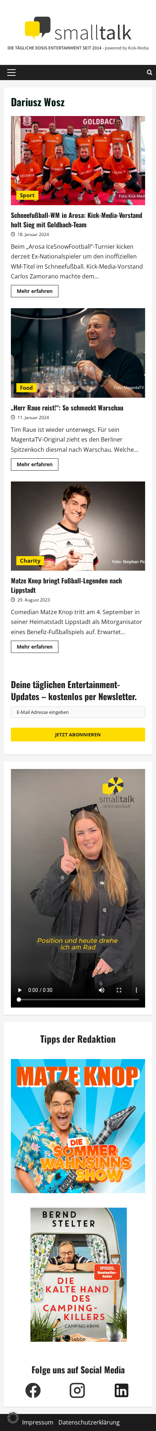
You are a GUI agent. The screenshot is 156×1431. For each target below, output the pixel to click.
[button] (11, 72)
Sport (27, 195)
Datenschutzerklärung (89, 1422)
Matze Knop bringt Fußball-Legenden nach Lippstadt (78, 526)
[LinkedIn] (121, 1390)
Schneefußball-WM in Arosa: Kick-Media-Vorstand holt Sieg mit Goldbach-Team (78, 161)
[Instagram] (77, 1390)
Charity (30, 560)
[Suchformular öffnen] (149, 72)
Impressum (37, 1422)
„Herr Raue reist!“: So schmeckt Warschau (78, 353)
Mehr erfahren (37, 292)
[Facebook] (33, 1390)
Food (26, 387)
